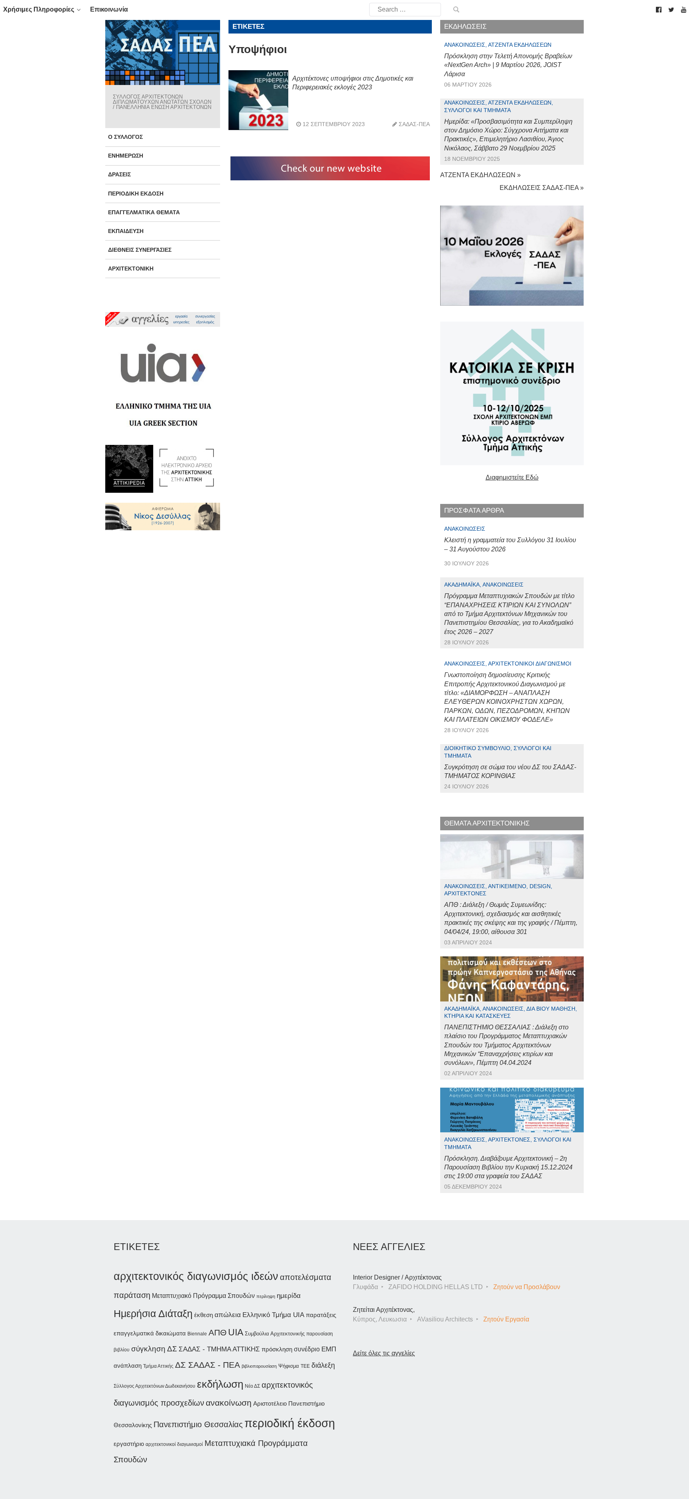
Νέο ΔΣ (252, 1386)
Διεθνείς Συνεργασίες (139, 250)
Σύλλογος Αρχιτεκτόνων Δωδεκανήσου (154, 1386)
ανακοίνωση (229, 1403)
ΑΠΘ (217, 1332)
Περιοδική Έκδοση (135, 193)
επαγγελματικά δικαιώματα (150, 1333)
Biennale (197, 1334)
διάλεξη (323, 1365)
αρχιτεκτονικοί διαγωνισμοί (174, 1444)
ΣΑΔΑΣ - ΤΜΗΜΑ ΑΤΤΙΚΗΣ (219, 1349)
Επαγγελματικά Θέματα (144, 212)
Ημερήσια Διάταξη (153, 1313)
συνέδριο (307, 1349)
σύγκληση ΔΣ (154, 1349)
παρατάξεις (321, 1314)
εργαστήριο (129, 1443)
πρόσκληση (277, 1349)
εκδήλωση (220, 1384)
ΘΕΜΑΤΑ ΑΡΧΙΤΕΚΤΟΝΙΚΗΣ (487, 823)
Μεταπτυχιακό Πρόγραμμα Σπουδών (203, 1295)
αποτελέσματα (305, 1277)
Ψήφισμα (288, 1366)
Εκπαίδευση (126, 231)
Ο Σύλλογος (125, 137)
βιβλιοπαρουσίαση (259, 1366)
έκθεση (203, 1314)
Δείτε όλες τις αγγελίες (384, 1353)
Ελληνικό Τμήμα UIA (273, 1315)
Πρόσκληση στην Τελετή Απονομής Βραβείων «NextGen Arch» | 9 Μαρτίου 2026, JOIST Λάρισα (508, 65)
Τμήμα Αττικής (158, 1366)
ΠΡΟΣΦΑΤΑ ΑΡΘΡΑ (474, 510)
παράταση (132, 1295)
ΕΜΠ (328, 1349)
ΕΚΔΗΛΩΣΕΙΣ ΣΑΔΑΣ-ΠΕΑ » (542, 187)
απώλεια (228, 1315)
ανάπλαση (128, 1365)
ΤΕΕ (305, 1366)
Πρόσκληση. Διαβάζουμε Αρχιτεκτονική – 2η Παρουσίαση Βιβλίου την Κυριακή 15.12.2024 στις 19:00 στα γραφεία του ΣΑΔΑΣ (508, 1167)
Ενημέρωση (125, 155)
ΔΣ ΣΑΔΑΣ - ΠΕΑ (207, 1364)
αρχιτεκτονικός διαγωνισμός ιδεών (196, 1276)
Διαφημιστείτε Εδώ (512, 477)
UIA (235, 1332)
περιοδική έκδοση (289, 1423)
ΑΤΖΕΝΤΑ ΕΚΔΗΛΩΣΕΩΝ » (480, 175)
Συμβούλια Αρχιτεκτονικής (275, 1334)
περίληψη (265, 1296)
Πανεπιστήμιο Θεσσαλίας (198, 1424)
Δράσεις (119, 174)
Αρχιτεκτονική (131, 268)
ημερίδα (289, 1296)
